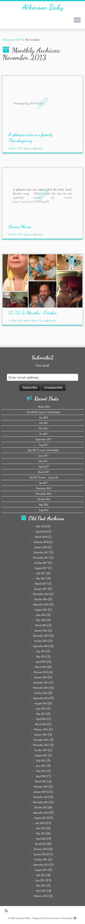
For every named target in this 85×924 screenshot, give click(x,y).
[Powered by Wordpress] (74, 917)
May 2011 (41, 885)
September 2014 (41, 698)
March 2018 (44, 406)
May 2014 (41, 713)
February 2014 (41, 729)
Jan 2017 (43, 482)
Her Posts (32, 320)
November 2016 (43, 493)
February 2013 (41, 786)
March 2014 (41, 724)
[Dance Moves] (42, 194)
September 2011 (41, 864)
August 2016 (40, 609)
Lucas (30, 148)
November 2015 (41, 635)
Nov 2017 (43, 428)
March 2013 (41, 781)
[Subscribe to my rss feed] (7, 910)
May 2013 (41, 771)
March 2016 (41, 625)
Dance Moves (19, 226)
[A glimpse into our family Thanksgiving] (42, 102)
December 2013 (41, 739)
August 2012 (40, 817)
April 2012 (41, 838)
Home (6, 39)
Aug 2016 (43, 510)
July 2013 (41, 760)
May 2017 (43, 461)
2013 (18, 39)
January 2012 (40, 854)
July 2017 (41, 573)
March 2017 (44, 472)
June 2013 (41, 765)
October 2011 (40, 859)
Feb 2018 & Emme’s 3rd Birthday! (43, 412)
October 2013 (40, 750)
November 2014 (41, 687)
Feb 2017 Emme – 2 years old (44, 477)
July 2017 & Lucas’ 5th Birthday (43, 450)
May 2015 (41, 656)
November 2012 (41, 802)
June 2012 (41, 828)
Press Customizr (52, 918)
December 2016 (43, 488)
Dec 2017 (43, 423)
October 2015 (40, 640)
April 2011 (41, 890)
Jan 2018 (43, 417)
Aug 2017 (43, 444)
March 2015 (41, 667)
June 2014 (41, 708)
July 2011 (41, 875)
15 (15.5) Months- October (32, 313)
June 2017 (43, 455)
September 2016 (41, 604)
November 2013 (41, 745)
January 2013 (40, 791)
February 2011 (41, 896)
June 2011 (40, 880)
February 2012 (41, 849)
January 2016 (40, 630)
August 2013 (40, 755)
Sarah (40, 148)
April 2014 (41, 719)
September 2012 (41, 812)
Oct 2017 (43, 434)
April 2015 (41, 661)
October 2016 (43, 499)
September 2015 (41, 646)
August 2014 (40, 703)
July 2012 (40, 823)
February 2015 (41, 672)
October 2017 (40, 562)
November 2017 (41, 557)
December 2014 (41, 682)
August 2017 (40, 568)
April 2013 (41, 776)
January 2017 (40, 588)
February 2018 (41, 542)
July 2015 (41, 651)
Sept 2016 (43, 504)
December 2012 (41, 797)
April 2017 (43, 466)
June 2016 (41, 614)
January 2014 (40, 734)
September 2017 (43, 439)
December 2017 (41, 552)
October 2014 (40, 693)
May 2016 (41, 620)
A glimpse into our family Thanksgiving (30, 137)
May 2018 (41, 526)
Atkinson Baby (42, 7)
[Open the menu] (77, 20)
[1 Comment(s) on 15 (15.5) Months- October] (79, 266)
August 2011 (40, 869)
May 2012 (41, 833)
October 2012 (40, 807)
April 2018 (41, 531)
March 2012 (41, 843)
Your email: (42, 365)
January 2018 (40, 547)
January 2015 (40, 677)
